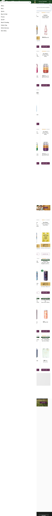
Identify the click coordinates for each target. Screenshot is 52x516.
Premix (3, 17)
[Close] (49, 5)
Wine (2, 8)
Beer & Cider (4, 14)
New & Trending (5, 22)
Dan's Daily (3, 31)
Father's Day (4, 25)
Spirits (2, 11)
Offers (2, 6)
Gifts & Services (5, 28)
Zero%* (3, 19)
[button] (35, 2)
